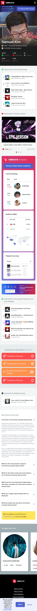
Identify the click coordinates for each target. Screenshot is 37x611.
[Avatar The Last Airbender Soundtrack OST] (7, 336)
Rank (8, 179)
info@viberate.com (9, 516)
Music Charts (18, 591)
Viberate (7, 3)
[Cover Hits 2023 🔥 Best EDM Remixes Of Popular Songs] (7, 323)
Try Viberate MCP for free (26, 9)
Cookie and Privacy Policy (7, 608)
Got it (20, 604)
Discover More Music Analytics (18, 166)
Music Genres (18, 589)
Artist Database (18, 594)
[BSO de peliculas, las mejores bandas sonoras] (7, 329)
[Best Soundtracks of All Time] (7, 309)
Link (23, 266)
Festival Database (18, 597)
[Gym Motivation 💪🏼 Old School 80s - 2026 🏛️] (7, 316)
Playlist (9, 261)
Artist (15, 179)
